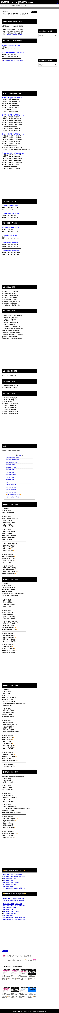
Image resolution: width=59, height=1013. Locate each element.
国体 (20, 898)
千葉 (17, 876)
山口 (15, 884)
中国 (17, 900)
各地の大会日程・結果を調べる (14, 497)
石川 (12, 878)
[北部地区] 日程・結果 (11, 492)
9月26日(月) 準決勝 (10, 464)
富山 (9, 878)
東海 (12, 900)
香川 (4, 886)
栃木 (7, 876)
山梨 (15, 876)
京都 (7, 882)
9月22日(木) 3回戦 (10, 469)
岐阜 (9, 880)
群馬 (9, 876)
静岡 (4, 880)
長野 (4, 878)
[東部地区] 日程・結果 (11, 484)
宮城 (18, 874)
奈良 (9, 882)
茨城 (4, 876)
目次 (7, 482)
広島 (7, 884)
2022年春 (14, 35)
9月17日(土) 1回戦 (10, 479)
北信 (9, 900)
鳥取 (9, 884)
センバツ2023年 (18, 60)
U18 (23, 898)
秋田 (13, 874)
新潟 (7, 878)
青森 (8, 874)
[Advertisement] (19, 76)
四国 (20, 900)
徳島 (7, 886)
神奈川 (23, 876)
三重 (12, 880)
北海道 (5, 874)
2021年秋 (20, 35)
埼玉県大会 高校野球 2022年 (12, 457)
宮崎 (17, 888)
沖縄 (24, 888)
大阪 (16, 882)
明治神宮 (16, 898)
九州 (22, 900)
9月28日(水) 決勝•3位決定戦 (12, 459)
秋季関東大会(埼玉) (8, 60)
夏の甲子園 (11, 898)
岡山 (4, 884)
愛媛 (12, 886)
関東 (7, 900)
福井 (15, 878)
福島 (21, 874)
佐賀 (7, 888)
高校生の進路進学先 (8, 919)
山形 (16, 874)
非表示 (20, 455)
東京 (20, 876)
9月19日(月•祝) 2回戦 (11, 474)
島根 (12, 884)
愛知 (7, 880)
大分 (15, 888)
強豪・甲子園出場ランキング (13, 494)
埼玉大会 (5, 950)
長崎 (9, 888)
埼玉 (12, 876)
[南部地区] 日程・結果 (11, 489)
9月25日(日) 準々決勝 (11, 467)
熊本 (12, 888)
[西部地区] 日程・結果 (11, 487)
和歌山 (12, 882)
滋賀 (4, 882)
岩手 (10, 874)
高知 (9, 886)
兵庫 (18, 882)
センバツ (5, 898)
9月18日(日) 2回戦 (10, 477)
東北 (4, 900)
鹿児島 (20, 888)
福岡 (4, 888)
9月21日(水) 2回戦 (10, 472)
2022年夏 (9, 35)
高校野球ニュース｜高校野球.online (17, 2)
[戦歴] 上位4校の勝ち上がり (12, 462)
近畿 (15, 900)
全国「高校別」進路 (20, 919)
